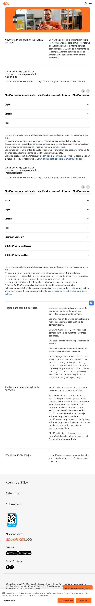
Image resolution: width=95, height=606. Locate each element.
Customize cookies (8, 600)
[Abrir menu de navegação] (90, 3)
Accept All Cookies (66, 600)
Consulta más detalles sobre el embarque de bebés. (60, 158)
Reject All (83, 600)
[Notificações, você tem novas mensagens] (85, 3)
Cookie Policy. (43, 595)
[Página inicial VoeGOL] (6, 3)
